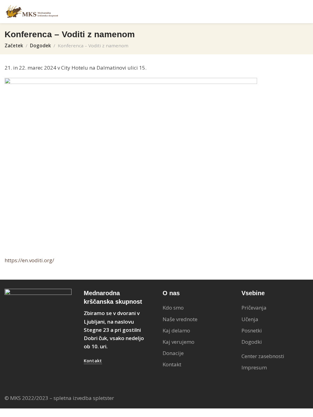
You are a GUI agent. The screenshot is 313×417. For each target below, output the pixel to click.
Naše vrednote (180, 319)
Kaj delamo (176, 330)
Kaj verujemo (178, 341)
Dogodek (40, 45)
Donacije (173, 353)
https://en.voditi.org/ (29, 260)
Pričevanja (254, 307)
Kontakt (172, 364)
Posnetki (251, 330)
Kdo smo (173, 307)
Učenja (249, 319)
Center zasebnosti (262, 356)
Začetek (14, 45)
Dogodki (251, 341)
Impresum (254, 367)
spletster (103, 397)
